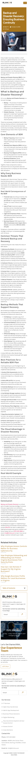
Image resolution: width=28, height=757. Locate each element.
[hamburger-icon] (25, 3)
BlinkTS (7, 527)
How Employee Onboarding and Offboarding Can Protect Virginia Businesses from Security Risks (14, 558)
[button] (24, 588)
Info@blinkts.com (9, 533)
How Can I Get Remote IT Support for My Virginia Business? (11, 569)
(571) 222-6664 (18, 531)
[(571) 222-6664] (14, 625)
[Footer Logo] (13, 597)
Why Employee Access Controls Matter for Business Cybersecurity (14, 548)
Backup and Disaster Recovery (9, 504)
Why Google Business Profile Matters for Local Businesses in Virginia (13, 578)
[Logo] (7, 3)
